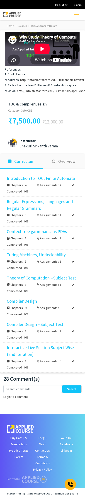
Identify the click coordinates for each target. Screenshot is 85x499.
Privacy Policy (42, 469)
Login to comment (15, 397)
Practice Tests (19, 451)
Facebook (66, 444)
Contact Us (42, 451)
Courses (22, 25)
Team (42, 444)
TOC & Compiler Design (43, 25)
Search (72, 389)
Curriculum (24, 161)
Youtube (66, 438)
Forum (19, 457)
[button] (42, 185)
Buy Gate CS (18, 438)
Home (10, 25)
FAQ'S (42, 438)
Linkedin (66, 451)
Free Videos (19, 444)
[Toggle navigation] (76, 14)
